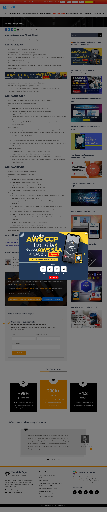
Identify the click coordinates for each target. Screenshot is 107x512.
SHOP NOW (53, 277)
